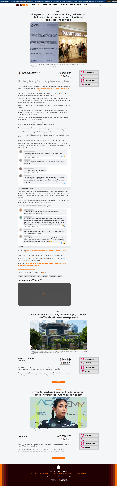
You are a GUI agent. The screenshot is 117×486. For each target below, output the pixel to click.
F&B (38, 276)
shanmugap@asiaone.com (26, 269)
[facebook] (58, 73)
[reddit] (67, 73)
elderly (60, 276)
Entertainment (47, 4)
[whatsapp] (65, 73)
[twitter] (60, 73)
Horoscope (64, 4)
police (20, 276)
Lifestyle (55, 4)
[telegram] (62, 73)
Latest (33, 4)
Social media (52, 276)
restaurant (44, 276)
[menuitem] (33, 5)
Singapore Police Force (30, 276)
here (43, 272)
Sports (79, 4)
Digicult (72, 4)
